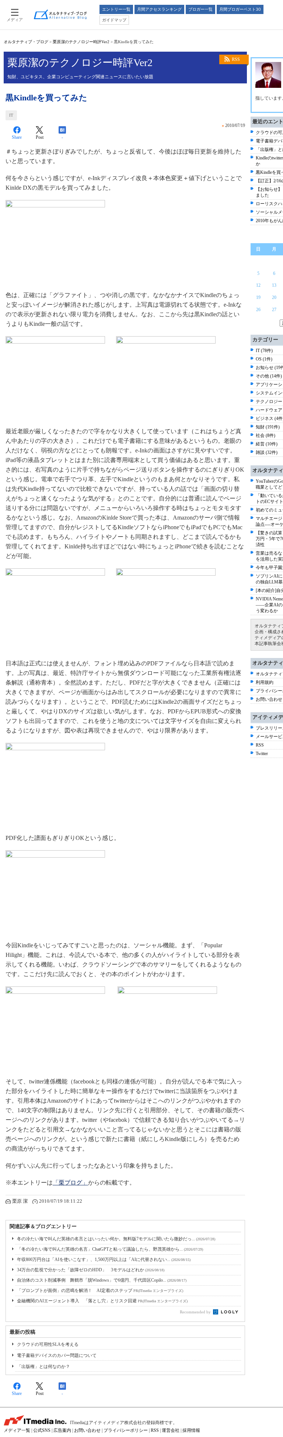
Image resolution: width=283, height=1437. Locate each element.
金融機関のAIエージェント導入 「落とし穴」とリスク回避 (102, 1300)
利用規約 (264, 682)
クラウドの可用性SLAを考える (47, 1344)
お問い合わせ (269, 699)
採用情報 (191, 1430)
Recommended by (196, 1312)
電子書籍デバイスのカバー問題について (57, 1355)
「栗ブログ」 (70, 1182)
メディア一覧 (17, 1430)
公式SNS (41, 1430)
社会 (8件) (265, 435)
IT (11, 115)
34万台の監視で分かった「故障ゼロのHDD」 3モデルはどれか (90, 1269)
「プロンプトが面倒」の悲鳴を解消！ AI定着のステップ (100, 1290)
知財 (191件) (268, 427)
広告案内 (62, 1430)
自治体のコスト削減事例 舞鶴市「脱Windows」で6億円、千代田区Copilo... (101, 1280)
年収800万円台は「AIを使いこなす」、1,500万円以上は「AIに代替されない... (104, 1259)
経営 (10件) (266, 444)
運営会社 (170, 1430)
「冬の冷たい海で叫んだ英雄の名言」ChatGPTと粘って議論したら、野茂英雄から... (110, 1249)
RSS (236, 59)
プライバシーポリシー (126, 1430)
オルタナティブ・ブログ (26, 41)
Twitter (262, 753)
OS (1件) (264, 359)
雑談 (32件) (266, 452)
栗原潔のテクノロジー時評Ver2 (81, 41)
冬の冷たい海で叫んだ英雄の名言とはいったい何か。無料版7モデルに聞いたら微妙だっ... (116, 1238)
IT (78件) (264, 350)
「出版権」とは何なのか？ (43, 1366)
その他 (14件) (269, 376)
